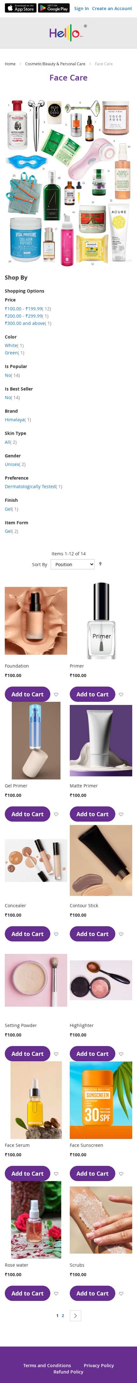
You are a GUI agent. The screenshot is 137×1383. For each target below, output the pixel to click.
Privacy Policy (99, 1365)
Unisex (15, 464)
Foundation (17, 666)
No (12, 375)
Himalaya (18, 420)
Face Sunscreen (86, 1145)
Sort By (39, 564)
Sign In (81, 8)
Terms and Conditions (47, 1365)
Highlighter (82, 1025)
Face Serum (17, 1145)
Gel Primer (16, 786)
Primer (77, 666)
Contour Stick (84, 905)
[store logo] (68, 33)
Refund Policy (68, 1372)
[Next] (75, 1315)
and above (28, 323)
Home (11, 63)
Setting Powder (21, 1025)
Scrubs (77, 1265)
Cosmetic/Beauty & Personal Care (55, 63)
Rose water (16, 1265)
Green (14, 353)
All (11, 442)
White (14, 345)
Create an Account (112, 8)
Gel (11, 509)
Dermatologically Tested (33, 486)
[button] (55, 694)
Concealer (15, 905)
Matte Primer (84, 786)
